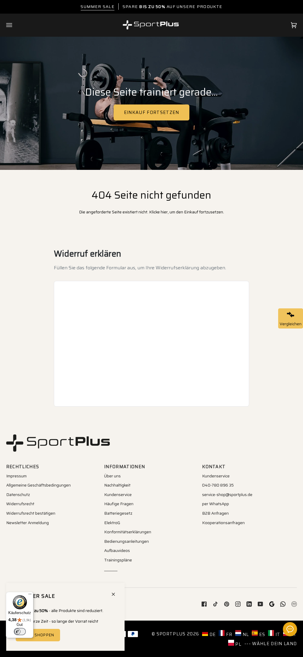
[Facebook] (204, 604)
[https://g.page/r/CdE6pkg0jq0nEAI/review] (271, 604)
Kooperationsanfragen (223, 522)
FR (228, 634)
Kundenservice (118, 494)
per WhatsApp (215, 503)
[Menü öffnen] (15, 25)
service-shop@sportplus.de (227, 494)
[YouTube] (260, 604)
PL (237, 644)
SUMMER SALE (97, 6)
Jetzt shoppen (37, 635)
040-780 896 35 (218, 485)
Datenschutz (18, 494)
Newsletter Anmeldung (27, 522)
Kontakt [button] (213, 466)
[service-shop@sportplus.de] (294, 604)
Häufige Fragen (118, 503)
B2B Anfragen (215, 513)
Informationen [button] (124, 466)
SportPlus (171, 633)
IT (277, 634)
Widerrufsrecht (20, 503)
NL (245, 634)
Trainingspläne (118, 560)
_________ (110, 569)
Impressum (16, 476)
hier (164, 212)
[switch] (20, 631)
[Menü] (29, 595)
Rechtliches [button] (22, 466)
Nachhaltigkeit (117, 485)
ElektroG (112, 522)
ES (261, 634)
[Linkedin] (249, 604)
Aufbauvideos (117, 550)
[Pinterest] (226, 604)
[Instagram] (238, 604)
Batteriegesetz (118, 513)
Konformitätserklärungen (127, 532)
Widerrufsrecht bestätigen (30, 513)
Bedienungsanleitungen (126, 541)
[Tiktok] (215, 604)
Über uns (112, 476)
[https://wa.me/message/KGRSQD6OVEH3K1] (283, 604)
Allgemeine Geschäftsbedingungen (38, 485)
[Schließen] (116, 591)
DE (212, 634)
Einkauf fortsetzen (151, 112)
